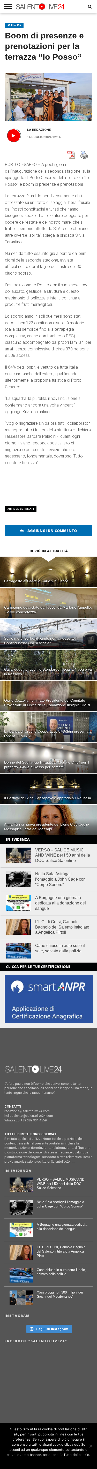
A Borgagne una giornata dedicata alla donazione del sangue (60, 903)
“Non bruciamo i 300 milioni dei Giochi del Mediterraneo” (60, 1294)
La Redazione (39, 130)
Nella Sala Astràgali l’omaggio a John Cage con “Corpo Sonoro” (60, 879)
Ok (48, 1461)
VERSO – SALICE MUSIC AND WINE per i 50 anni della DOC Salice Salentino (62, 855)
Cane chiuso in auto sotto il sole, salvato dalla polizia (60, 948)
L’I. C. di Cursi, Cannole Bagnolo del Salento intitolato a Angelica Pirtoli (62, 927)
